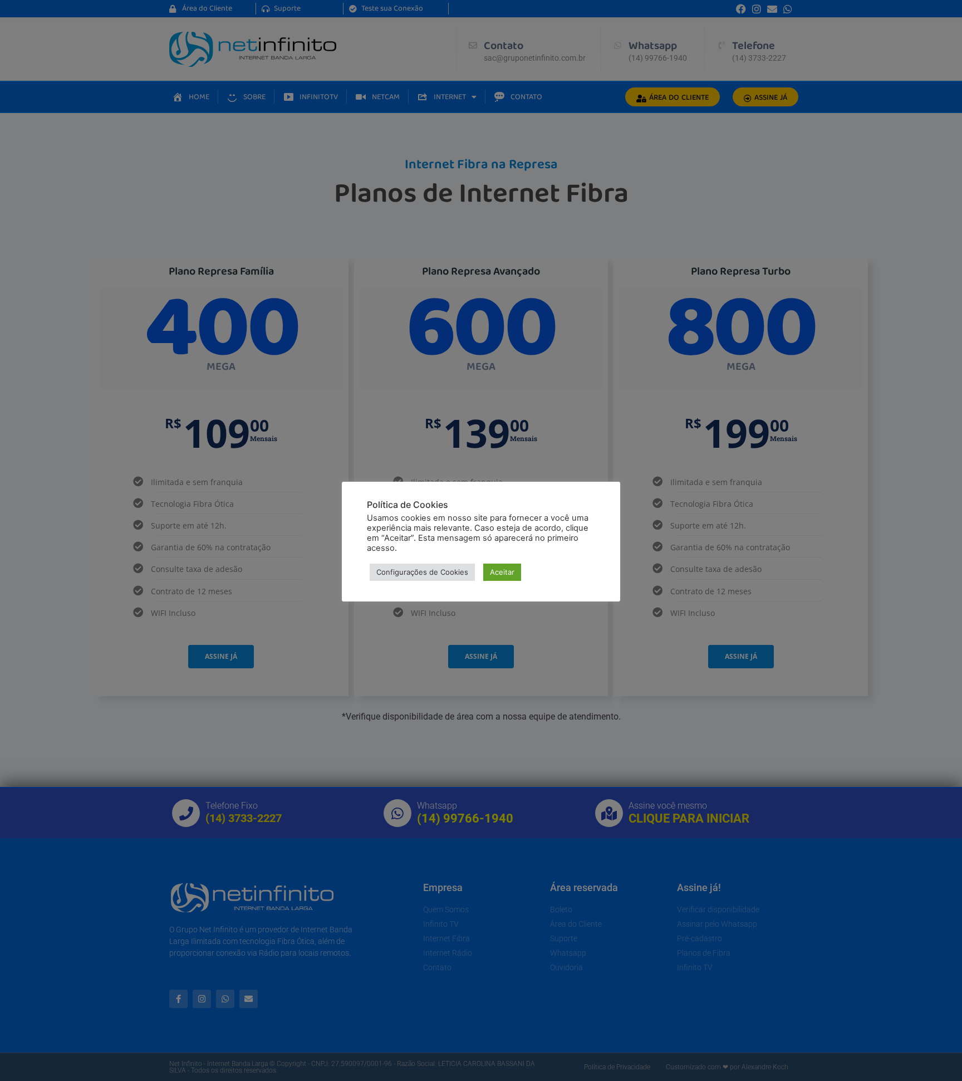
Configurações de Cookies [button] (422, 572)
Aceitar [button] (502, 572)
